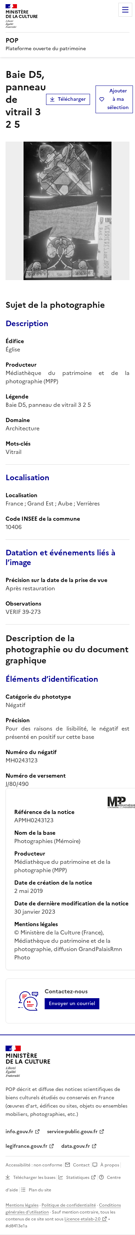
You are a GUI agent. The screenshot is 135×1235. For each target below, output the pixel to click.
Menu (125, 10)
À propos (109, 1165)
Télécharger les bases (34, 1177)
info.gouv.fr (19, 1131)
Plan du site (40, 1190)
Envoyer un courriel (72, 1003)
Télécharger (72, 99)
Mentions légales (22, 1205)
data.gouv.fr (75, 1146)
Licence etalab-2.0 (82, 1219)
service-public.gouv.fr (72, 1131)
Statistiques (77, 1177)
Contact (81, 1165)
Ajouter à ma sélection (118, 99)
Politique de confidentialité (69, 1205)
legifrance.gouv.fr (26, 1146)
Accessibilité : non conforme (34, 1165)
